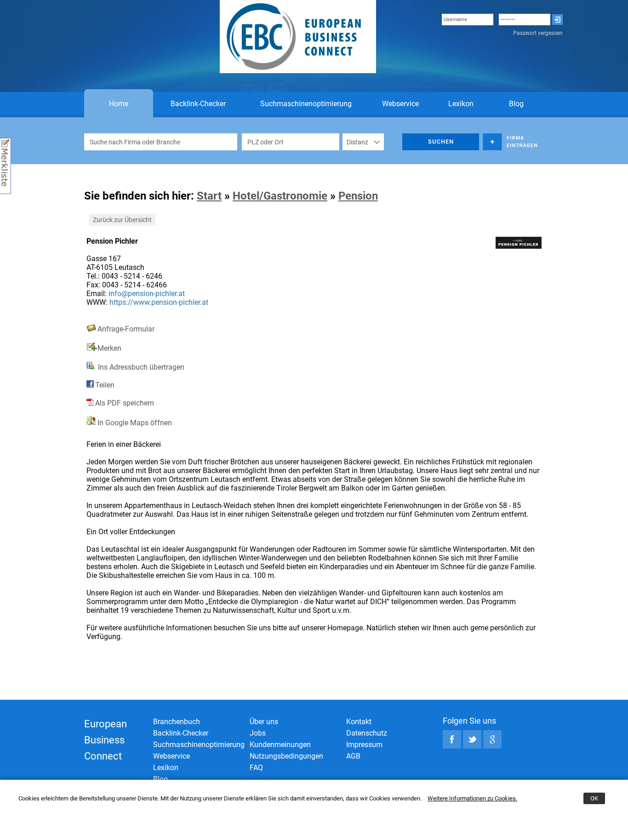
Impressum (364, 744)
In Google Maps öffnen (134, 422)
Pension (358, 195)
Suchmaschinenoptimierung (306, 103)
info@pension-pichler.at (146, 293)
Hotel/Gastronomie (280, 195)
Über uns (264, 721)
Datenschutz (366, 733)
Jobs (258, 733)
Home (118, 103)
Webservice (400, 103)
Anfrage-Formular (125, 329)
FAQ (256, 767)
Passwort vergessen (538, 33)
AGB (353, 756)
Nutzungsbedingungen (286, 756)
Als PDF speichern (124, 403)
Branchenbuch (176, 721)
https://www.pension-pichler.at (158, 302)
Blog (516, 103)
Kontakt (358, 721)
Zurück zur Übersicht (122, 219)
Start (209, 195)
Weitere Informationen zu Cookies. (472, 798)
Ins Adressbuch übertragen (140, 367)
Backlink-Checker (198, 103)
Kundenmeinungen (280, 744)
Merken (109, 348)
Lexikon (461, 103)
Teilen (104, 385)
